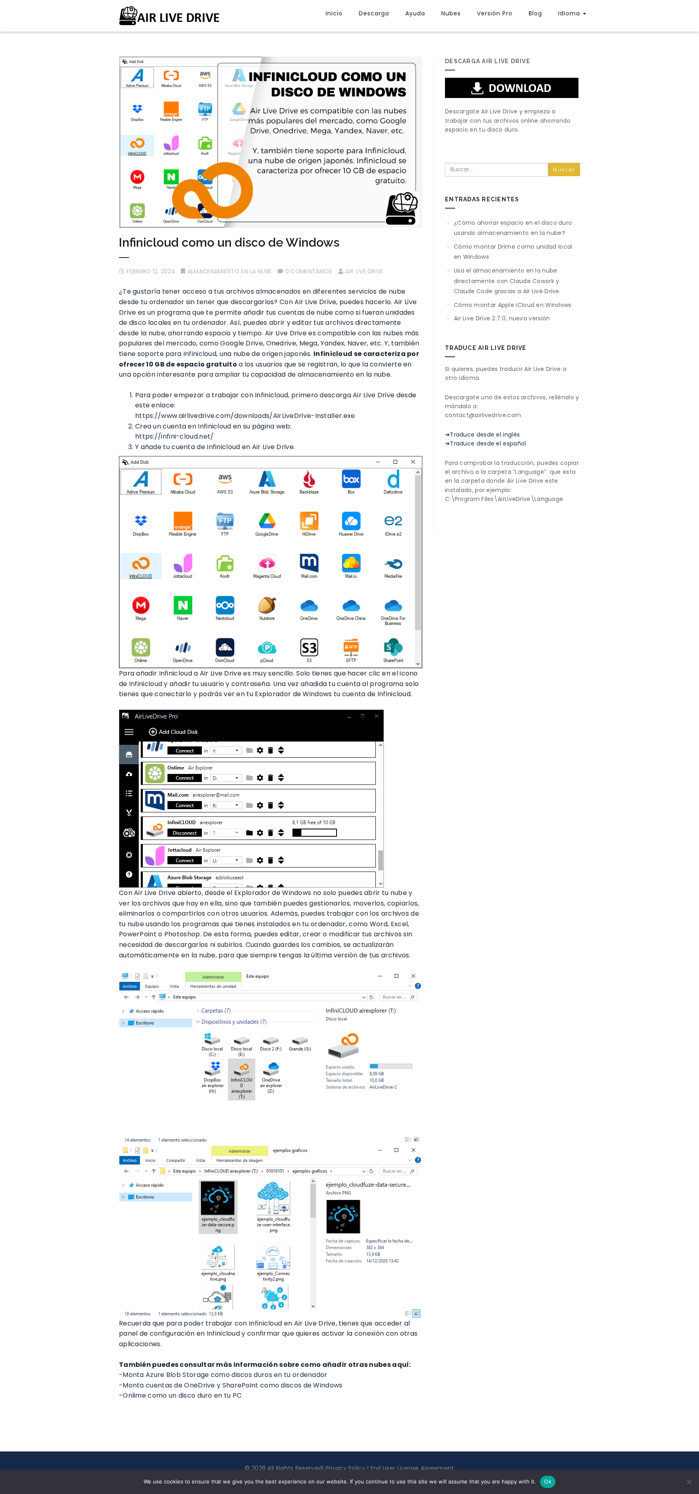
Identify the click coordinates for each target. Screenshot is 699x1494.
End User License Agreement (411, 1468)
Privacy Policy (344, 1468)
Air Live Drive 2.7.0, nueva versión (502, 318)
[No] (689, 1482)
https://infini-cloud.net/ (174, 436)
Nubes (451, 13)
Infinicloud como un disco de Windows (229, 242)
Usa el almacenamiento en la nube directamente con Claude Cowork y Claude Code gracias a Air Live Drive (506, 280)
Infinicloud (199, 353)
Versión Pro (495, 13)
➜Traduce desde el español (485, 443)
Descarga (374, 13)
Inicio (334, 13)
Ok (547, 1481)
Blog (535, 13)
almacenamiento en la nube (230, 271)
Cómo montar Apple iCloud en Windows (513, 305)
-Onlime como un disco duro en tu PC (180, 1395)
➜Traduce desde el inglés (482, 435)
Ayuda (415, 13)
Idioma (570, 13)
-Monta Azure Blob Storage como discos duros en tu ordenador (223, 1374)
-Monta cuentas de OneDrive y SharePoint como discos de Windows (231, 1385)
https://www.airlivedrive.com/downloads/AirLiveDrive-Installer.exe (245, 415)
